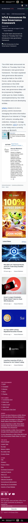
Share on (4, 26)
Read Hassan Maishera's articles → (16, 144)
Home (3, 14)
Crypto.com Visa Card (9, 409)
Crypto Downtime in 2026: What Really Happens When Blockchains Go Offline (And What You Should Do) (12, 425)
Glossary (3, 462)
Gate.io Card (6, 404)
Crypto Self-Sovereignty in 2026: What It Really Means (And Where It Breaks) (13, 420)
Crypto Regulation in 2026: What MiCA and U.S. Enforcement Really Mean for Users (14, 435)
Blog (2, 467)
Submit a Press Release (8, 487)
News (8, 14)
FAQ (2, 459)
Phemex (4, 394)
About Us (4, 474)
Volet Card (5, 407)
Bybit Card (5, 402)
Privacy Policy (5, 464)
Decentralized (5, 442)
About (7, 187)
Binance (4, 389)
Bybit (4, 384)
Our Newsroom (5, 477)
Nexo (4, 391)
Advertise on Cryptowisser (9, 484)
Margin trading (5, 449)
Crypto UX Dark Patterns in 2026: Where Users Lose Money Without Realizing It (13, 416)
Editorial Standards (6, 185)
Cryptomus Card (7, 399)
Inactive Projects (6, 472)
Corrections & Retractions (9, 482)
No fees (3, 446)
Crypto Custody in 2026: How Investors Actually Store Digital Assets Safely (13, 431)
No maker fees (5, 451)
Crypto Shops (5, 454)
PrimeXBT (5, 386)
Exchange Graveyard (7, 469)
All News (24, 241)
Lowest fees (4, 444)
